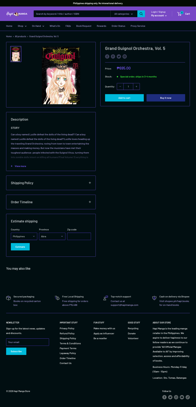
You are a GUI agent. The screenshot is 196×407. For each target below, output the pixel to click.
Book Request (83, 25)
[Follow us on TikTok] (188, 397)
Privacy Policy (67, 328)
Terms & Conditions (70, 343)
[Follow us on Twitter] (170, 397)
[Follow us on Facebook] (164, 397)
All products (20, 36)
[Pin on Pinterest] (113, 56)
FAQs (68, 25)
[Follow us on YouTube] (182, 397)
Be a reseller (100, 338)
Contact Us (66, 363)
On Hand (36, 25)
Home (9, 25)
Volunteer (133, 338)
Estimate (20, 246)
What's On (55, 25)
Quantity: (110, 86)
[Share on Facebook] (107, 56)
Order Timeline (68, 358)
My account (157, 15)
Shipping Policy (68, 338)
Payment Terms (68, 348)
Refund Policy (67, 333)
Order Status (118, 25)
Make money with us (104, 328)
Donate (132, 333)
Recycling (133, 328)
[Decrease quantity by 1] (120, 86)
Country (15, 229)
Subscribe (16, 351)
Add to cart (124, 97)
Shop (20, 25)
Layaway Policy (68, 353)
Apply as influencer (104, 333)
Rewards (101, 25)
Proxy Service (138, 25)
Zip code (72, 229)
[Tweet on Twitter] (119, 56)
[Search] (141, 13)
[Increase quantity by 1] (136, 86)
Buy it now (165, 97)
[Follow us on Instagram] (176, 397)
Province (44, 229)
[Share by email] (125, 56)
